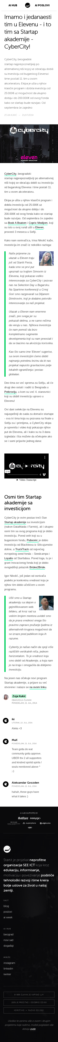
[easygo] (35, 818)
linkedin (8, 968)
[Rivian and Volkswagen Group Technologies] (14, 823)
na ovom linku (37, 687)
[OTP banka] (44, 823)
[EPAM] (29, 828)
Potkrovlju (10, 391)
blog (6, 906)
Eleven (39, 227)
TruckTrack (22, 549)
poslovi (8, 911)
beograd (9, 934)
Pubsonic (33, 540)
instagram (9, 963)
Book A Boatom (17, 222)
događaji (9, 945)
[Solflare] (23, 818)
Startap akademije (15, 522)
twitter (7, 974)
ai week (8, 917)
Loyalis (8, 558)
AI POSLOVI (42, 5)
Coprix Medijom (38, 222)
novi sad (8, 940)
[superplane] (30, 823)
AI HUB (13, 5)
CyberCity (10, 173)
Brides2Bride (37, 567)
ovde (32, 1029)
